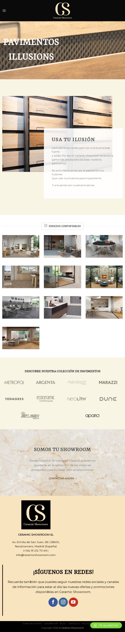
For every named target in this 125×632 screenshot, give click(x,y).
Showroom (51, 623)
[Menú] (4, 10)
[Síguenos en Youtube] (73, 602)
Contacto (74, 623)
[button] (106, 625)
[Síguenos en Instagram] (63, 602)
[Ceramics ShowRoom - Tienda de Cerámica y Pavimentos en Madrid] (62, 10)
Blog (63, 623)
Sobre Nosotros (32, 623)
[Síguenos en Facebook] (53, 602)
